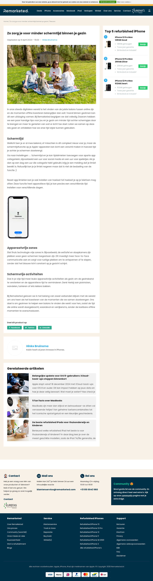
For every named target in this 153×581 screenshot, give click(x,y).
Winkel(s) (48, 540)
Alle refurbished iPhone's (91, 548)
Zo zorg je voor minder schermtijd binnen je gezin (29, 21)
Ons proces (12, 528)
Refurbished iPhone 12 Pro (91, 528)
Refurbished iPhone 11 (89, 536)
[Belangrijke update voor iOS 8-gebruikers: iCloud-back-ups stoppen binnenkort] (18, 384)
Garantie (120, 528)
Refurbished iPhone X (89, 544)
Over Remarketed (15, 524)
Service (117, 11)
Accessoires (58, 11)
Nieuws (52, 21)
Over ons (107, 11)
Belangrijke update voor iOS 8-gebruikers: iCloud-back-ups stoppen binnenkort (60, 377)
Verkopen (88, 11)
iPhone (47, 11)
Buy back (48, 536)
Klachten (120, 532)
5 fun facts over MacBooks (47, 400)
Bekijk (143, 44)
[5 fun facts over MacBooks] (18, 407)
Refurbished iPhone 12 (89, 532)
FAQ (118, 551)
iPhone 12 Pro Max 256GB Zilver (124, 60)
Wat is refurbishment (16, 544)
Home (6, 21)
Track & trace (50, 528)
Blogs (9, 548)
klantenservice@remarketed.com (56, 489)
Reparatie (48, 532)
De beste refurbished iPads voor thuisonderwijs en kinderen (60, 424)
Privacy (120, 536)
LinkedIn (46, 327)
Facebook (15, 327)
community (127, 495)
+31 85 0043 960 (89, 489)
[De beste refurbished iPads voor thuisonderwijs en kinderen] (18, 430)
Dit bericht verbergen (108, 2)
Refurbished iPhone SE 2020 (92, 540)
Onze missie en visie (16, 536)
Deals (39, 11)
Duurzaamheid (13, 540)
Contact (127, 11)
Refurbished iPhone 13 (89, 524)
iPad (79, 11)
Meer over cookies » (124, 2)
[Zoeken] (143, 10)
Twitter (31, 327)
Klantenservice (50, 524)
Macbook (71, 11)
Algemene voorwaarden (127, 540)
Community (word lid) (17, 532)
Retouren (121, 524)
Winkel (98, 11)
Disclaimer (121, 555)
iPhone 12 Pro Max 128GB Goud (124, 38)
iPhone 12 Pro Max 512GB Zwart (124, 82)
